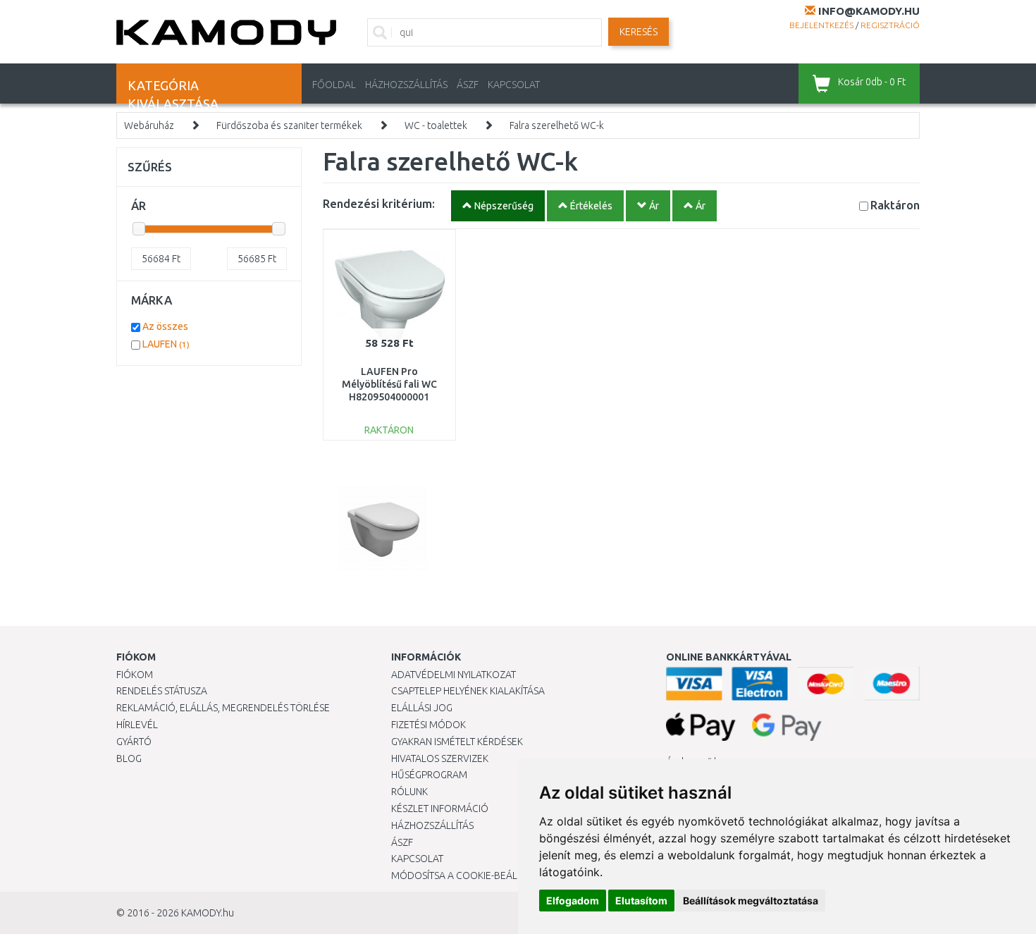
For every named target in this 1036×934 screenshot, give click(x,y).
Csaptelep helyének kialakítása (468, 690)
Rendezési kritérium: (379, 203)
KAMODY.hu (207, 912)
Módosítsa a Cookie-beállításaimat (479, 875)
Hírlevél (137, 724)
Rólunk (409, 791)
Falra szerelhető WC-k (557, 125)
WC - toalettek (436, 125)
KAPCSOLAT (514, 84)
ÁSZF (468, 84)
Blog (129, 758)
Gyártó (134, 741)
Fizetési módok (428, 724)
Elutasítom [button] (641, 901)
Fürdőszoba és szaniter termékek (289, 125)
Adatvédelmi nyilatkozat (453, 674)
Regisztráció (890, 25)
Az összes (165, 326)
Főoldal (334, 84)
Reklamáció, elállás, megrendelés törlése (223, 707)
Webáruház (149, 125)
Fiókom (134, 674)
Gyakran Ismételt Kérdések (457, 741)
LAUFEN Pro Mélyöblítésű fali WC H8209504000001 (389, 384)
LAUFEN (166, 344)
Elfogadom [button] (572, 901)
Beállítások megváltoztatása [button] (750, 901)
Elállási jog (421, 707)
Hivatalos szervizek (439, 758)
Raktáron (895, 204)
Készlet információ (439, 808)
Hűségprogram (429, 774)
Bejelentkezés (821, 25)
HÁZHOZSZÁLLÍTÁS (406, 84)
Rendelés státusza (161, 690)
